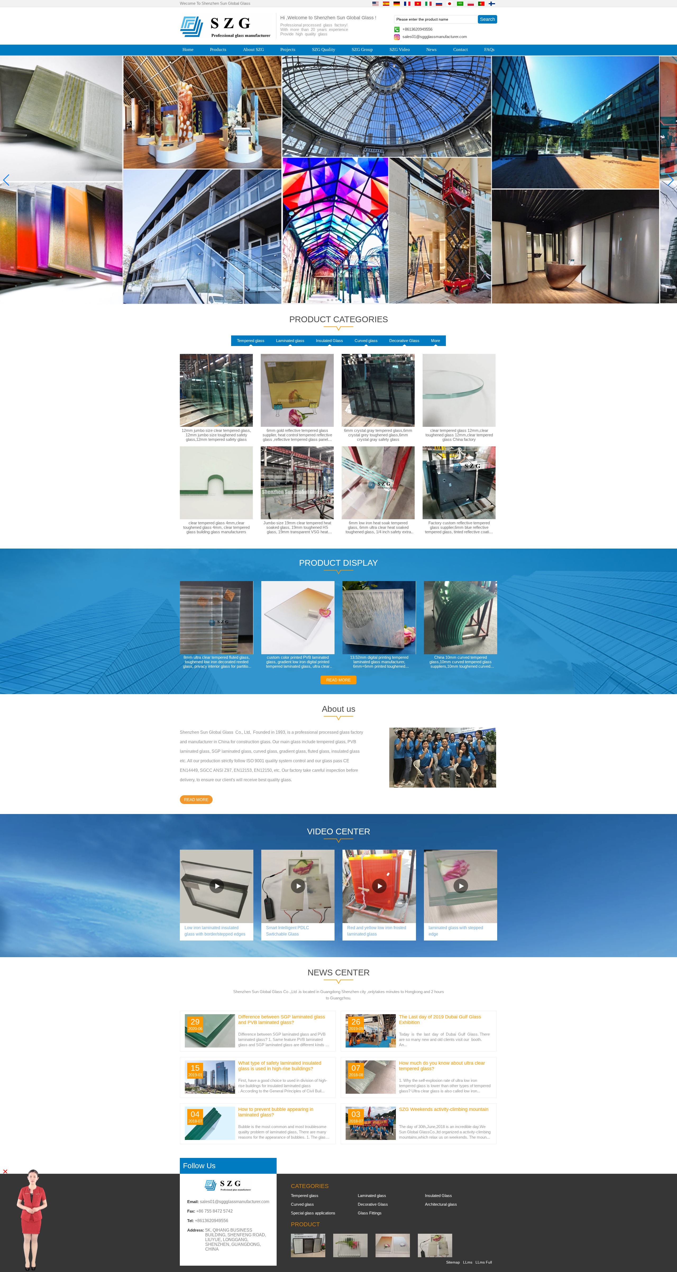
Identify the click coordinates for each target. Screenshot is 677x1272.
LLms (467, 1262)
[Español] (386, 3)
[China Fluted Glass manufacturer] (350, 1256)
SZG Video (400, 49)
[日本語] (449, 3)
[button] (328, 300)
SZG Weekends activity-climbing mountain (443, 1109)
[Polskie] (471, 3)
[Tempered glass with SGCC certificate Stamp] (379, 886)
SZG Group (362, 49)
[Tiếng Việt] (418, 3)
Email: (193, 1201)
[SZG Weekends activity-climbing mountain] (371, 1139)
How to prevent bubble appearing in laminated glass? (275, 1112)
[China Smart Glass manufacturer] (435, 1256)
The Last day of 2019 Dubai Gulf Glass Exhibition (440, 1019)
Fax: (191, 1211)
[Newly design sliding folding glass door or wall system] (298, 886)
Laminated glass (290, 340)
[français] (407, 3)
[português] (481, 3)
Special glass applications (313, 1213)
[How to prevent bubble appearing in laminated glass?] (210, 1139)
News (431, 49)
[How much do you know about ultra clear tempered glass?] (371, 1092)
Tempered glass (250, 340)
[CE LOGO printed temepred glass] (460, 886)
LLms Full (483, 1262)
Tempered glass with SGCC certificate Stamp (373, 930)
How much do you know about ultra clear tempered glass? (442, 1065)
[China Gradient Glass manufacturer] (393, 1256)
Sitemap (453, 1262)
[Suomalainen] (492, 3)
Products (218, 49)
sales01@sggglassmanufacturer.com (434, 36)
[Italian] (428, 3)
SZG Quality (323, 49)
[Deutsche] (397, 3)
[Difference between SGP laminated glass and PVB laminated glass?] (210, 1046)
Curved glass (366, 340)
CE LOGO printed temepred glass (460, 927)
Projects (287, 49)
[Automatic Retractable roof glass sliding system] (216, 886)
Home (188, 49)
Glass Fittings (370, 1213)
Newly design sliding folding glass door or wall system (292, 930)
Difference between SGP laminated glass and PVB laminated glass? (281, 1019)
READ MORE (338, 680)
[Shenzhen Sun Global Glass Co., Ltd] (226, 36)
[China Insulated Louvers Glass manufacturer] (308, 1256)
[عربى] (460, 3)
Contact (460, 49)
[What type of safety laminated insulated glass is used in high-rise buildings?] (210, 1092)
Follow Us (199, 1166)
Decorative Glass (404, 340)
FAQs (489, 49)
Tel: (190, 1220)
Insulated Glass (329, 340)
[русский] (439, 3)
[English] (375, 3)
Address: (195, 1230)
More (435, 340)
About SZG (253, 49)
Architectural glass (441, 1204)
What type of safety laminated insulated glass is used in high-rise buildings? (279, 1065)
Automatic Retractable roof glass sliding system (215, 930)
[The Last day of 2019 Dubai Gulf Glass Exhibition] (371, 1046)
